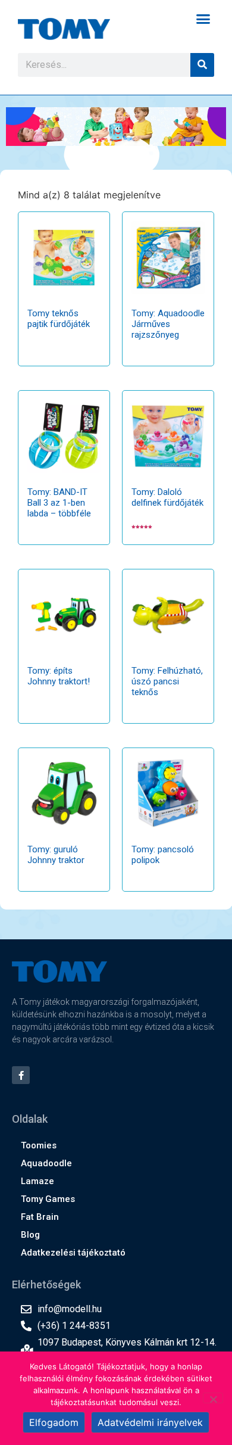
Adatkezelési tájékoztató (73, 1252)
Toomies (39, 1145)
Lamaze (37, 1181)
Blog (30, 1234)
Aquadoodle (46, 1163)
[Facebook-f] (21, 1075)
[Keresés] (202, 65)
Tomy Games (48, 1199)
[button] (203, 19)
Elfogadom (54, 1422)
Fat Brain (40, 1217)
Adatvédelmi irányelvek (150, 1422)
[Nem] (213, 1398)
